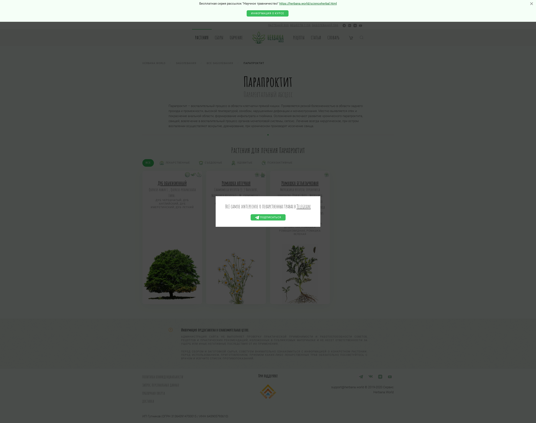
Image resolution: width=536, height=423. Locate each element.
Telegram (303, 206)
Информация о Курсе (267, 13)
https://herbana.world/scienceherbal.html (308, 3)
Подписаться (270, 217)
